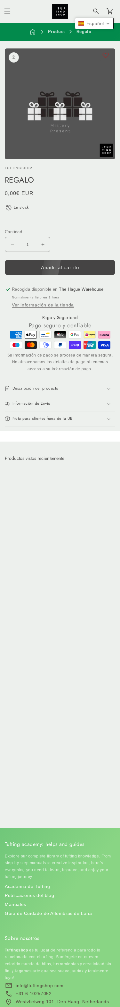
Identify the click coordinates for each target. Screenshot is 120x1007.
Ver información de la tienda (43, 304)
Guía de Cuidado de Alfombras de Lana (48, 913)
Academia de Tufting (27, 886)
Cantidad (13, 231)
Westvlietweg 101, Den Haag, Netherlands (62, 1001)
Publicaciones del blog (29, 895)
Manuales (15, 904)
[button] (7, 11)
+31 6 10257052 (34, 993)
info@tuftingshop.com (40, 985)
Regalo (84, 31)
